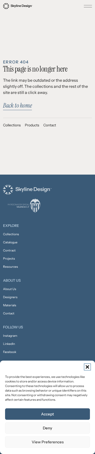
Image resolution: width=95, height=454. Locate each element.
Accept (47, 414)
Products (32, 125)
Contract (9, 250)
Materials (9, 305)
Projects (9, 258)
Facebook (9, 352)
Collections (12, 125)
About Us (9, 289)
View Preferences (48, 442)
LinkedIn (9, 344)
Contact (49, 125)
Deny (47, 428)
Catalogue (10, 242)
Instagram (10, 336)
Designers (10, 297)
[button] (87, 366)
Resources (10, 266)
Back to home (17, 105)
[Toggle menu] (88, 6)
